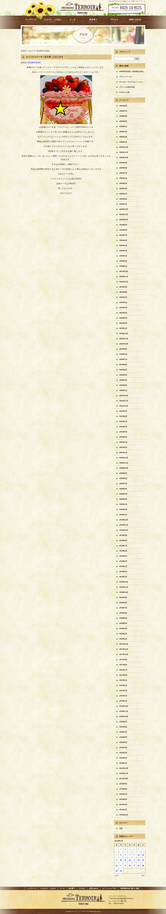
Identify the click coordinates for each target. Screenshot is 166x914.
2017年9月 (123, 660)
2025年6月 (123, 178)
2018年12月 (123, 582)
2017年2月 (123, 696)
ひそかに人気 (124, 92)
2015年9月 (123, 784)
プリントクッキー (126, 77)
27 (139, 865)
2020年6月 (123, 489)
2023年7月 (123, 297)
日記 (121, 828)
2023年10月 (123, 282)
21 (143, 860)
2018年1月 (123, 639)
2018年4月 (123, 623)
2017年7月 (123, 670)
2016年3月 (123, 753)
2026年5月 (123, 121)
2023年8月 (123, 292)
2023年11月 (123, 277)
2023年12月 (123, 271)
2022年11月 (123, 339)
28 (143, 865)
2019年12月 (123, 520)
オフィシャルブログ (109, 888)
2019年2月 (123, 572)
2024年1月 (123, 266)
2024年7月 (123, 235)
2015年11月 (123, 773)
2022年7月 (123, 359)
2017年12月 (123, 644)
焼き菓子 (93, 20)
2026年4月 (123, 126)
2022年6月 (123, 365)
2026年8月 (123, 106)
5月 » (143, 875)
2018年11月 (123, 587)
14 (143, 855)
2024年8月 (123, 230)
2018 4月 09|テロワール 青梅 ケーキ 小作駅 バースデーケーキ (127, 1)
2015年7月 (123, 794)
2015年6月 (123, 799)
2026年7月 (123, 111)
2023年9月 (123, 287)
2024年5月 (123, 245)
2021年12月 (123, 396)
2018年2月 (123, 634)
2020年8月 (123, 478)
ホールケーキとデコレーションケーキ (132, 82)
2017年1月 (123, 701)
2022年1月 (123, 390)
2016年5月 (123, 742)
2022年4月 (123, 375)
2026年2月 (123, 137)
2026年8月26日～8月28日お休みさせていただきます (132, 71)
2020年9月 (123, 473)
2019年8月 (123, 540)
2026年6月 (123, 116)
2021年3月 (123, 442)
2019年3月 (123, 566)
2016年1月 (123, 763)
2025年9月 (123, 163)
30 (121, 871)
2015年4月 (123, 804)
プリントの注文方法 (126, 87)
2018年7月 (123, 608)
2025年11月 (123, 152)
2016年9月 (123, 722)
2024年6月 (123, 240)
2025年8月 (123, 168)
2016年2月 (123, 758)
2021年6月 (123, 427)
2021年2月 (123, 447)
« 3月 (116, 875)
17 (125, 860)
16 (121, 860)
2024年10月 (123, 220)
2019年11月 (123, 525)
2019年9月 (123, 535)
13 (139, 855)
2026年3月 (123, 132)
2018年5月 (123, 618)
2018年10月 (123, 592)
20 (139, 860)
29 (116, 871)
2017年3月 (123, 691)
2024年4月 (123, 251)
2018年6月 (123, 613)
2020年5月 (123, 494)
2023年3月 (123, 318)
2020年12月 (123, 458)
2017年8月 (123, 665)
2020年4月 (123, 499)
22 (116, 865)
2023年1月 (123, 328)
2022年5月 (123, 370)
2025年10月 (123, 158)
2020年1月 (123, 515)
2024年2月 (123, 261)
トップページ (31, 20)
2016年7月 (123, 732)
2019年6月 (123, 551)
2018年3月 (123, 628)
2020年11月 (123, 463)
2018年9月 (123, 597)
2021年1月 (123, 453)
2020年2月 (123, 509)
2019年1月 (123, 577)
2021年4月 (123, 437)
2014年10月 (123, 815)
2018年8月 (123, 603)
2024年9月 (123, 225)
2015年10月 (123, 779)
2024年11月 (123, 214)
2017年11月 (123, 649)
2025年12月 (123, 147)
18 (130, 860)
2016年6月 (123, 737)
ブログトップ (124, 52)
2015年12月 (123, 768)
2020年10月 (123, 468)
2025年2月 (123, 199)
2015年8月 (123, 789)
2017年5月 (123, 680)
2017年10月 (123, 654)
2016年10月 (123, 716)
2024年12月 (123, 209)
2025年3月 (123, 194)
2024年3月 (123, 256)
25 (130, 865)
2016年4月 (123, 748)
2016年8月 (123, 727)
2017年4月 (123, 685)
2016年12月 (123, 706)
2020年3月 (123, 504)
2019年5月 (123, 556)
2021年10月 (123, 406)
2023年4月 (123, 313)
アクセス (114, 20)
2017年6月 (123, 675)
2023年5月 (123, 308)
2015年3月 (123, 810)
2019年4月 (123, 561)
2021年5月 (123, 432)
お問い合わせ (135, 20)
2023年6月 (123, 302)
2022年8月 (123, 354)
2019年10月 (123, 530)
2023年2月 (123, 323)
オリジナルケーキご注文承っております (44, 57)
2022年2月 (123, 385)
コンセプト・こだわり (52, 20)
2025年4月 (123, 189)
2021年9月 (123, 411)
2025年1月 (123, 204)
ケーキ (72, 20)
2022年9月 (123, 349)
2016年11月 (123, 711)
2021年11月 (123, 401)
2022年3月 (123, 380)
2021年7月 (123, 421)
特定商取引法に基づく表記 (129, 888)
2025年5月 (123, 183)
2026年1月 (123, 142)
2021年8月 (123, 416)
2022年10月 (123, 344)
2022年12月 (123, 333)
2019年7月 (123, 546)
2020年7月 (123, 484)
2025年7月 (123, 173)
